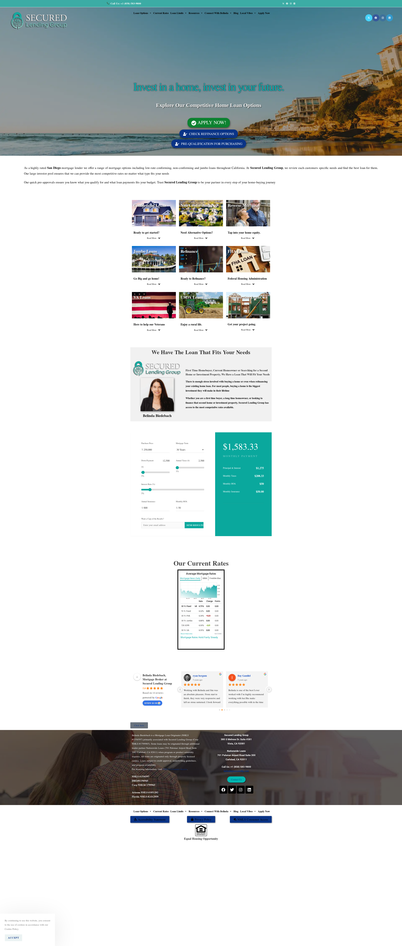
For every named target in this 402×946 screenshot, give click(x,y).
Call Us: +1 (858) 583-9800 (126, 3)
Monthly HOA (181, 501)
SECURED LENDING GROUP (211, 842)
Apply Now (264, 13)
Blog (236, 13)
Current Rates (161, 13)
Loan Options (140, 13)
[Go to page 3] (227, 710)
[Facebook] (223, 790)
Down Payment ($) (147, 463)
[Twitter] (232, 790)
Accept (13, 937)
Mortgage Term (182, 443)
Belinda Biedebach (157, 415)
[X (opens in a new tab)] (283, 3)
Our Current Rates (201, 563)
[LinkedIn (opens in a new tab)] (294, 3)
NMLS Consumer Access (175, 769)
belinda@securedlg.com (236, 771)
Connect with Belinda (216, 13)
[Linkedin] (249, 790)
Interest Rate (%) (148, 484)
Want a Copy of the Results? (152, 518)
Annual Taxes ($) (183, 460)
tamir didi (198, 675)
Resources (194, 13)
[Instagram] (241, 790)
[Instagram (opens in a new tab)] (291, 3)
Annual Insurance (148, 501)
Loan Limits (176, 13)
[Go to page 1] (222, 710)
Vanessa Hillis (245, 675)
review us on (150, 702)
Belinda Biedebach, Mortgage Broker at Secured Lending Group (157, 679)
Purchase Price (147, 443)
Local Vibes (246, 13)
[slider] (143, 472)
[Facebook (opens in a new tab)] (287, 3)
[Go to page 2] (224, 710)
